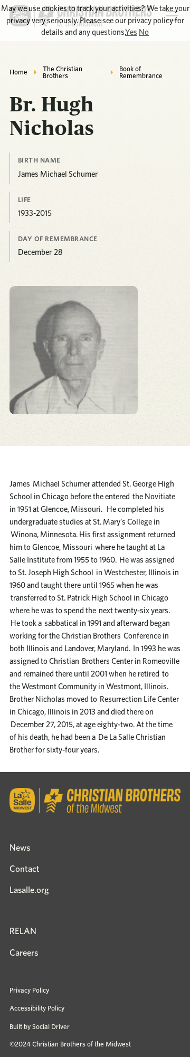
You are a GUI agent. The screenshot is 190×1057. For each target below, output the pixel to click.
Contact (25, 868)
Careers (24, 952)
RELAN (23, 931)
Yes (131, 32)
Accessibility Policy (37, 1008)
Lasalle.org (29, 889)
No (144, 32)
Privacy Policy (29, 990)
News (20, 847)
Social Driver (51, 1026)
